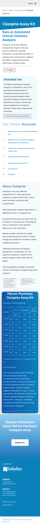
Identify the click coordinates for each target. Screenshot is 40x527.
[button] (32, 3)
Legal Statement (7, 505)
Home (4, 10)
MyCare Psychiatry (16, 10)
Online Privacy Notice (8, 502)
